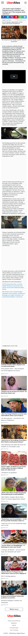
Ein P (3, 284)
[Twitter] (25, 16)
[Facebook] (3, 16)
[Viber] (12, 16)
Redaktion (14, 623)
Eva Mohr (8, 20)
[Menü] (2, 3)
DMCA (14, 625)
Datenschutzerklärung (14, 620)
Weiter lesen (14, 609)
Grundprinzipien (14, 627)
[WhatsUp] (20, 16)
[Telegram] (7, 16)
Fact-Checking (14, 630)
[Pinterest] (16, 16)
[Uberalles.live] (13, 2)
